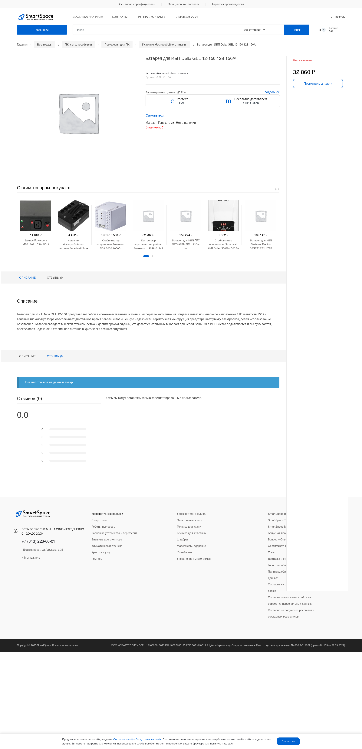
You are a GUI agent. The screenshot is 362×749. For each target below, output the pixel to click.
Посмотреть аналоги (318, 83)
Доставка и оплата (88, 17)
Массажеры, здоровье (191, 546)
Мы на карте (32, 557)
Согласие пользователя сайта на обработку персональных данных (290, 600)
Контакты (119, 17)
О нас (271, 552)
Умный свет (184, 552)
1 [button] (146, 256)
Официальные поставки (183, 4)
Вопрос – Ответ (278, 539)
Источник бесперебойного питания (164, 44)
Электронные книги (189, 520)
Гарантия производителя (228, 4)
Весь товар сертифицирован (136, 4)
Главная (22, 44)
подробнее (272, 92)
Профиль (339, 16)
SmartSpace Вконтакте (282, 514)
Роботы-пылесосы (103, 526)
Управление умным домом (194, 558)
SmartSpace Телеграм (282, 520)
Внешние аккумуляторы (107, 539)
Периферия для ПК (117, 44)
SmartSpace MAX (279, 526)
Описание (27, 277)
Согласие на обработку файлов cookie (137, 739)
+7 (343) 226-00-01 (186, 17)
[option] (78, 112)
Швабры (182, 539)
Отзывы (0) (55, 277)
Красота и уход (101, 552)
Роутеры (97, 558)
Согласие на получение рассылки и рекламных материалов (291, 613)
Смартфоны (99, 520)
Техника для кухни (189, 526)
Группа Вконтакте (151, 17)
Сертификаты (277, 546)
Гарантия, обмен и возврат (285, 565)
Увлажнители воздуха (191, 514)
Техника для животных (191, 533)
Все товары (44, 44)
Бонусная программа (281, 533)
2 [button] (152, 256)
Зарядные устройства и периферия (114, 533)
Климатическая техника (106, 546)
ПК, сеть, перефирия (78, 44)
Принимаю (288, 741)
